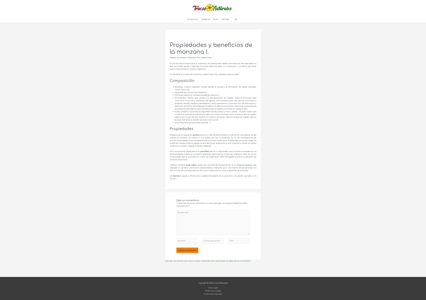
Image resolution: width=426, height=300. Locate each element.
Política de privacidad (213, 294)
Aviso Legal (213, 288)
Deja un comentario (178, 57)
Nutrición (192, 57)
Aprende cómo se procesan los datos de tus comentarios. (226, 261)
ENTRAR (225, 19)
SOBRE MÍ (205, 19)
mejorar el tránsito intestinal (199, 146)
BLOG (215, 19)
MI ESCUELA (192, 19)
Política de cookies (213, 291)
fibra (232, 140)
